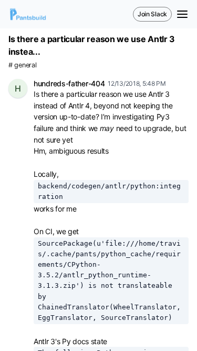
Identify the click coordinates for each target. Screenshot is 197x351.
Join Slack (152, 14)
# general (22, 65)
